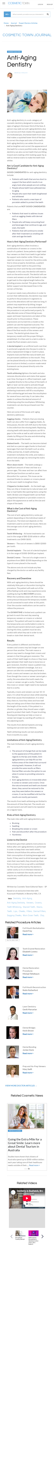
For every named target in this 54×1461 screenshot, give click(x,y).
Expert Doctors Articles (28, 23)
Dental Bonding (29, 1047)
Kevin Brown (28, 1030)
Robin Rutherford (30, 990)
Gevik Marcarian (30, 1009)
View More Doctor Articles (20, 1085)
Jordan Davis (28, 1050)
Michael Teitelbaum (31, 973)
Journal (14, 23)
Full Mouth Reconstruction (34, 987)
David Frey (27, 931)
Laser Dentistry (29, 1006)
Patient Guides (15, 1131)
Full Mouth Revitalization (34, 928)
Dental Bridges (29, 1027)
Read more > (28, 934)
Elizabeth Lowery (30, 951)
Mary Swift (27, 1069)
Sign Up (50, 4)
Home (6, 23)
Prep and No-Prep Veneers (34, 1066)
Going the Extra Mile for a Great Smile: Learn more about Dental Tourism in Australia (25, 1144)
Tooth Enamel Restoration (34, 948)
